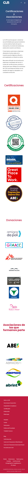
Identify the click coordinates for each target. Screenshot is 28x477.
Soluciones (11, 459)
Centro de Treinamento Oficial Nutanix (13, 442)
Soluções (6, 419)
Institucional (16, 461)
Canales (9, 461)
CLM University (7, 439)
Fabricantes (7, 425)
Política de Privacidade (9, 428)
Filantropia (6, 414)
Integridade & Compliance (10, 405)
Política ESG (7, 411)
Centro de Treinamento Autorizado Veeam (14, 444)
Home (5, 459)
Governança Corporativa (10, 403)
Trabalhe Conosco (8, 431)
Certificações (7, 408)
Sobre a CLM (7, 400)
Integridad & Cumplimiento (13, 463)
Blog (5, 436)
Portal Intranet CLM (8, 447)
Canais (5, 422)
